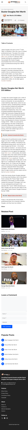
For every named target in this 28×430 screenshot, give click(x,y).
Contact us (4, 406)
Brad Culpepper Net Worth (11, 340)
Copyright (3, 397)
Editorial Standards (5, 409)
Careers (3, 411)
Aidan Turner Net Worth (11, 349)
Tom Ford (3, 231)
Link (19, 20)
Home (2, 9)
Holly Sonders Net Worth (8, 229)
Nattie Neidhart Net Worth (11, 354)
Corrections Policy (5, 395)
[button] (25, 2)
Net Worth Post (16, 424)
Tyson (11, 77)
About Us (3, 404)
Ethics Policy (4, 391)
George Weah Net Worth (7, 286)
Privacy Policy (4, 393)
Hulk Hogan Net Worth (7, 267)
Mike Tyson (4, 56)
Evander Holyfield (6, 80)
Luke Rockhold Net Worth (11, 364)
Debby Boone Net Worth (11, 359)
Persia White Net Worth (11, 345)
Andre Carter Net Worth (7, 248)
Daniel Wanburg (8, 19)
